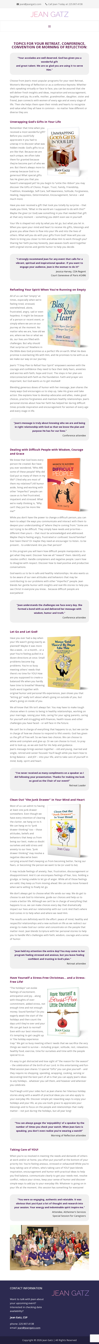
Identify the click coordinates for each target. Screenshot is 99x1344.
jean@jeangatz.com (30, 4)
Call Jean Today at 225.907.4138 (65, 4)
